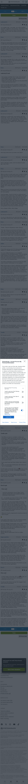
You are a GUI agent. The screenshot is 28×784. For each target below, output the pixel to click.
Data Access (14, 422)
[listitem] (14, 388)
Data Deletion (5, 422)
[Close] (25, 361)
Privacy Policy (22, 422)
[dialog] (14, 392)
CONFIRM (8, 417)
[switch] (22, 392)
